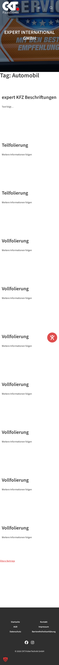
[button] (5, 659)
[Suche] (51, 8)
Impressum (44, 626)
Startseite (15, 622)
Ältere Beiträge (7, 560)
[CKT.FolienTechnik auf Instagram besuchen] (32, 642)
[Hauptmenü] (39, 8)
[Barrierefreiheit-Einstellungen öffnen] (52, 337)
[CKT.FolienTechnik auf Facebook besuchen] (26, 642)
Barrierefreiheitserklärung (44, 631)
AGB (15, 626)
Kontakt (43, 622)
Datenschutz (15, 631)
